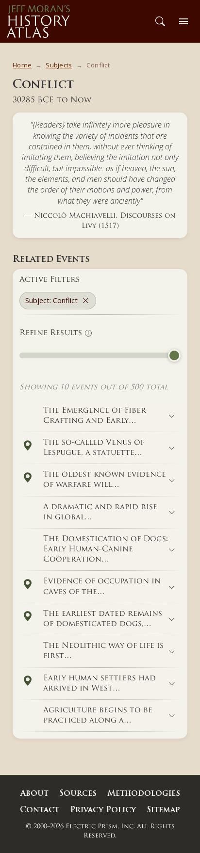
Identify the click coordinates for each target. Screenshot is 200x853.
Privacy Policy (103, 810)
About (34, 794)
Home (22, 65)
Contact (39, 810)
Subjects (59, 65)
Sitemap (163, 810)
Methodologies (143, 794)
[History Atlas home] (38, 21)
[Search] (160, 21)
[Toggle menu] (183, 21)
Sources (78, 794)
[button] (27, 445)
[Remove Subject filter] (85, 300)
